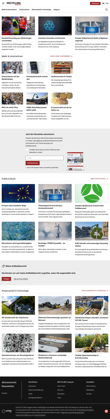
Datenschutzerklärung (35, 390)
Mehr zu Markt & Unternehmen (60, 56)
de (103, 3)
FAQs (59, 398)
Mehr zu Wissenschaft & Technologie (94, 290)
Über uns (60, 390)
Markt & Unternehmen (12, 56)
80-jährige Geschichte (86, 410)
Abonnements (91, 386)
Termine (89, 394)
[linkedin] (106, 411)
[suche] (106, 9)
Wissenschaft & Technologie (15, 290)
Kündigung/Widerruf (35, 398)
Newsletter (8, 386)
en (107, 3)
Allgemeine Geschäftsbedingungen (72, 412)
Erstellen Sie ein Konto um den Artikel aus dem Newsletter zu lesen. (44, 151)
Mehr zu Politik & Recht (98, 178)
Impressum (32, 386)
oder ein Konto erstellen (21, 279)
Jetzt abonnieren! (32, 163)
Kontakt (4, 393)
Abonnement (9, 382)
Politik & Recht (9, 178)
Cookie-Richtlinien (40, 415)
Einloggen (6, 279)
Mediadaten (90, 390)
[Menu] (3, 3)
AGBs (30, 394)
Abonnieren (95, 3)
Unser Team (61, 386)
